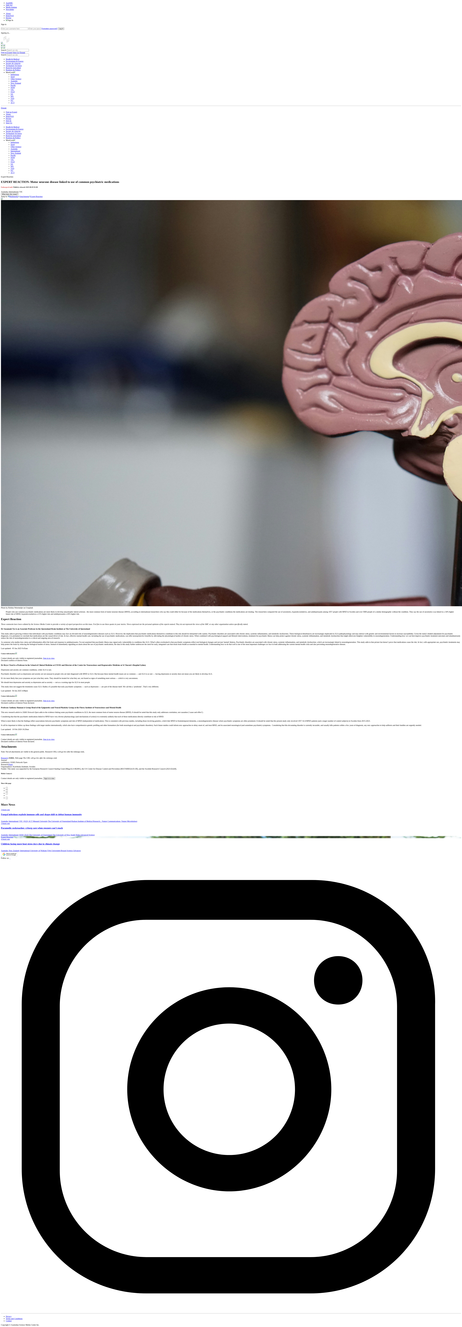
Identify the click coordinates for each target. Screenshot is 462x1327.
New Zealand (16, 83)
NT (12, 100)
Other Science (16, 79)
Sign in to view (49, 658)
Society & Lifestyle (13, 63)
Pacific (13, 85)
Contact (9, 1321)
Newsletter (10, 9)
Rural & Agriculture (13, 68)
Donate (22, 52)
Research (4, 758)
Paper (10, 764)
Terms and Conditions (14, 1319)
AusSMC (9, 3)
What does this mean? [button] (10, 194)
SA (12, 94)
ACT (13, 103)
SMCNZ (9, 5)
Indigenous (15, 75)
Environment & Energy (15, 61)
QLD (13, 92)
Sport (13, 77)
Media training (11, 7)
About (8, 14)
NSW (13, 88)
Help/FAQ (10, 16)
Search (3, 50)
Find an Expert (6, 52)
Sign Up (16, 52)
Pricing (8, 18)
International (15, 151)
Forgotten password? (50, 29)
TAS (12, 98)
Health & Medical (12, 59)
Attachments (24, 197)
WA (12, 96)
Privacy (9, 1316)
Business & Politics (13, 70)
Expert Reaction (36, 197)
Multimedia (13, 197)
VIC (12, 90)
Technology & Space (14, 66)
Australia (14, 81)
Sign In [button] (10, 20)
